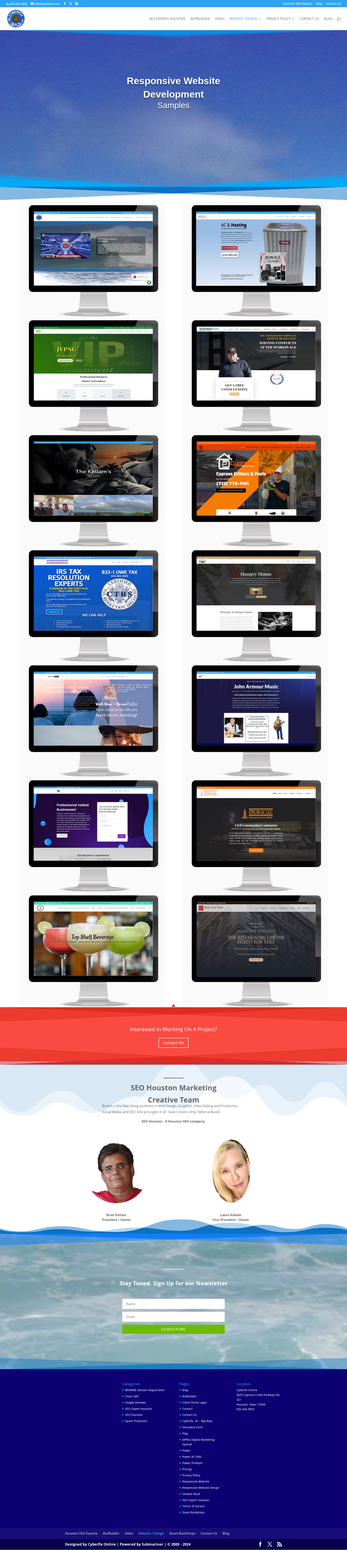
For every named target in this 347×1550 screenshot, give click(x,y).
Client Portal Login (194, 1402)
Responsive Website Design (200, 1488)
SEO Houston (134, 1415)
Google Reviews (135, 1402)
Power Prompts (192, 1463)
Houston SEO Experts (297, 3)
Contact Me (173, 1042)
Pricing (187, 1469)
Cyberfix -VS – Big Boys (197, 1421)
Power (186, 1450)
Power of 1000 (191, 1457)
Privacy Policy (278, 19)
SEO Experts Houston (167, 19)
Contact (187, 1409)
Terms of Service (193, 1506)
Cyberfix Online (102, 1544)
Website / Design (243, 19)
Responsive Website (195, 1481)
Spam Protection (136, 1421)
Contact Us (333, 3)
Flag (185, 1433)
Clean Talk (132, 1396)
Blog (319, 3)
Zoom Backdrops (193, 1512)
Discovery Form (192, 1427)
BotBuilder (200, 19)
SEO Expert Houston (138, 1409)
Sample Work (191, 1494)
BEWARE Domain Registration (145, 1390)
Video (220, 19)
